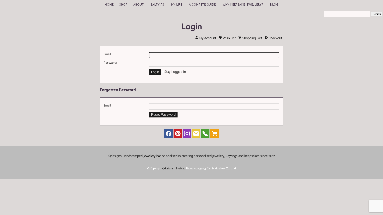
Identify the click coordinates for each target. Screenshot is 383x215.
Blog (274, 4)
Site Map (180, 168)
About (138, 4)
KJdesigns (167, 168)
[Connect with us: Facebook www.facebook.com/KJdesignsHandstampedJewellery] (168, 134)
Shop (123, 4)
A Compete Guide (202, 4)
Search (377, 14)
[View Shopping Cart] (214, 134)
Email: (107, 54)
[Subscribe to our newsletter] (196, 134)
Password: (110, 62)
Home (109, 4)
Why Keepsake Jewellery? (243, 4)
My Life (176, 4)
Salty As (157, 4)
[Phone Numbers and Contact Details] (205, 134)
